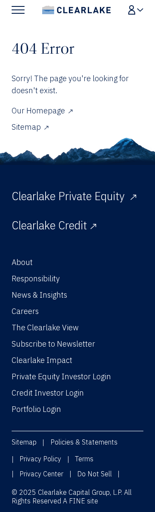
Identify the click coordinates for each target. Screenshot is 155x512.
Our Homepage (38, 111)
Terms (84, 458)
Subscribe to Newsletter (53, 344)
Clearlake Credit (49, 225)
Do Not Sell (94, 473)
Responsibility (36, 278)
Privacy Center (41, 473)
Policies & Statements (84, 442)
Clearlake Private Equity (69, 196)
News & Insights (39, 295)
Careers (25, 311)
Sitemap (26, 127)
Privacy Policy (40, 458)
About (22, 262)
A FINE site (80, 501)
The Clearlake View (45, 327)
